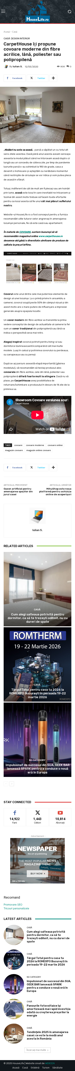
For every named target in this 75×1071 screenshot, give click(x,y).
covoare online (55, 445)
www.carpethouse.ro (51, 236)
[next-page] (11, 783)
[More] (53, 78)
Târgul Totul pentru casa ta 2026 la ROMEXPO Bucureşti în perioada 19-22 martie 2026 (37, 693)
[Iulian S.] (6, 66)
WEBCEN (50, 1063)
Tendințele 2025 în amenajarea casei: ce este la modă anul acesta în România (47, 1035)
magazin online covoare (38, 450)
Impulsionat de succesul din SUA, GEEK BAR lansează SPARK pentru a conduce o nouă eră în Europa (38, 768)
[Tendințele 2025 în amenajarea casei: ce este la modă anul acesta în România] (14, 1034)
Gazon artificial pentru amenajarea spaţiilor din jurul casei (18, 491)
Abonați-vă (60, 810)
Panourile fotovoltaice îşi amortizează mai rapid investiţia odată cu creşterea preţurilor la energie (48, 1010)
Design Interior (20, 38)
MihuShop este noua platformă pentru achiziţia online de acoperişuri (55, 491)
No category (37, 760)
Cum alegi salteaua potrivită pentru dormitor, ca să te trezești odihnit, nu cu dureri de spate (38, 618)
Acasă (7, 31)
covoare (18, 445)
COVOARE (25, 232)
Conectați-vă (37, 810)
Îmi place (15, 810)
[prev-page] (6, 783)
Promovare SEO (13, 904)
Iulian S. (18, 66)
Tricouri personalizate (16, 908)
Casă (14, 31)
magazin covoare (14, 450)
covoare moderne (35, 445)
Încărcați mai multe (36, 1050)
